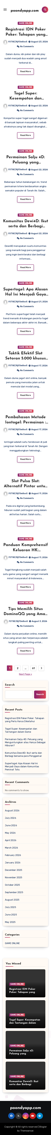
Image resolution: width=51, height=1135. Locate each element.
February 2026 (13, 855)
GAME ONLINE (25, 23)
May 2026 (10, 833)
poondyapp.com (25, 11)
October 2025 (12, 885)
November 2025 (13, 877)
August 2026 (12, 810)
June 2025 (11, 914)
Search (10, 685)
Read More (25, 71)
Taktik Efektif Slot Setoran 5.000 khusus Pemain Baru (25, 358)
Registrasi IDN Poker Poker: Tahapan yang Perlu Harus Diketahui (25, 34)
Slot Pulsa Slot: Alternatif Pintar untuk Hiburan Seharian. (25, 486)
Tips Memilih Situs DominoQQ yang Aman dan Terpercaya (26, 614)
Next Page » (25, 674)
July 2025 (10, 907)
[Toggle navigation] (5, 9)
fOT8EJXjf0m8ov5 (17, 42)
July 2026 (10, 818)
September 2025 (14, 892)
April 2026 (10, 840)
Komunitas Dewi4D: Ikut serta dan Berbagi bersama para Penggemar (23, 754)
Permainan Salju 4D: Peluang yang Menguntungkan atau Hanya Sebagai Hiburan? (25, 742)
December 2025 (13, 870)
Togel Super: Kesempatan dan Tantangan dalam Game (21, 730)
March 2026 (11, 847)
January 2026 (12, 862)
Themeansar (26, 1130)
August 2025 (12, 899)
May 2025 (10, 922)
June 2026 (11, 825)
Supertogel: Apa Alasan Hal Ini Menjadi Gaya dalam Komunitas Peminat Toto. (22, 766)
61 (33, 668)
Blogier (43, 1126)
